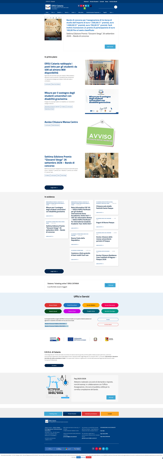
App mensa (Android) (105, 436)
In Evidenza (63, 106)
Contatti (102, 1)
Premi (58, 175)
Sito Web (102, 431)
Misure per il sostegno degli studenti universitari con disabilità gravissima (60, 96)
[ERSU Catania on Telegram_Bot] (88, 6)
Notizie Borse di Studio (49, 109)
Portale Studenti (94, 1)
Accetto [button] (78, 457)
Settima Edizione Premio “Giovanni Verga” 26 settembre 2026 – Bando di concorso (59, 161)
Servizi (66, 12)
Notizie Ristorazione (55, 125)
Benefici (59, 12)
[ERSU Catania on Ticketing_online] (85, 8)
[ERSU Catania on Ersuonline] (91, 6)
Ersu (53, 12)
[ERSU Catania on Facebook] (79, 6)
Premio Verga (63, 175)
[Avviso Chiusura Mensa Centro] (100, 134)
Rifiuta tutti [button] (89, 457)
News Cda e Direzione (56, 84)
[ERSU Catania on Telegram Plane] (86, 6)
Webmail (86, 1)
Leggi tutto (83, 457)
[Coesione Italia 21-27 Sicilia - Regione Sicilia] (81, 338)
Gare (111, 12)
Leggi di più (49, 216)
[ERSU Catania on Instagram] (81, 6)
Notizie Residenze (106, 251)
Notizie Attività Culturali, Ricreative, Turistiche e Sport (104, 202)
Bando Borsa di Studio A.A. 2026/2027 (52, 106)
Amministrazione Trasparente (92, 12)
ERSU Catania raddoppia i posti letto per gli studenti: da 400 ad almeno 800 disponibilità (61, 68)
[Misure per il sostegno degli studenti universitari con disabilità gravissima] (101, 102)
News (106, 1)
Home (47, 12)
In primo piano (48, 84)
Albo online (80, 12)
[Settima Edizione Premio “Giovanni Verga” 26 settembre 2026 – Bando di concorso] (101, 166)
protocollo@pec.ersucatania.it (70, 436)
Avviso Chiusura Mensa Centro (61, 122)
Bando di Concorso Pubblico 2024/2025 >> (55, 326)
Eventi (73, 12)
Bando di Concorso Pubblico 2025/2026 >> (56, 324)
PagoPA (105, 12)
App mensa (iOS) (104, 433)
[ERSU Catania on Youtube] (84, 6)
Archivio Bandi (113, 1)
